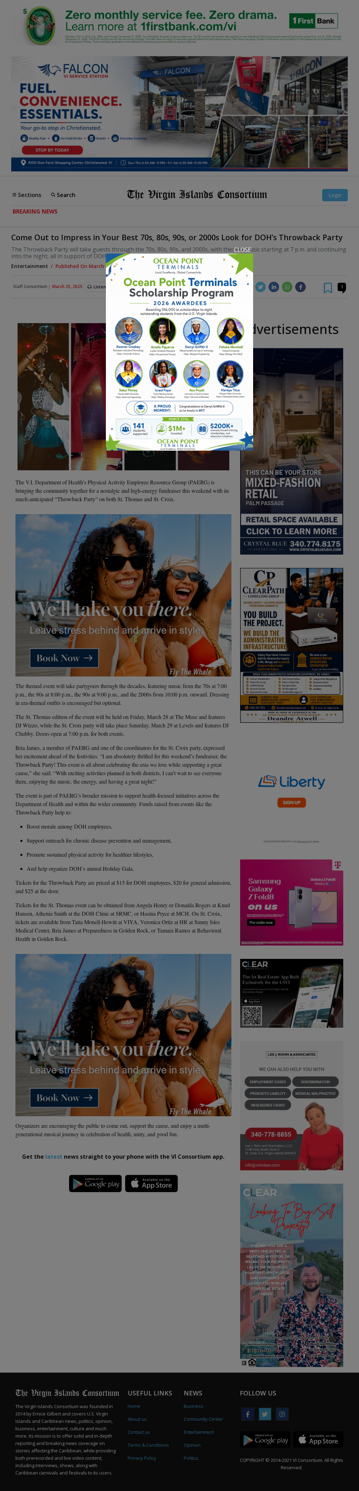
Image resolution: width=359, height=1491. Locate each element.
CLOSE (242, 250)
